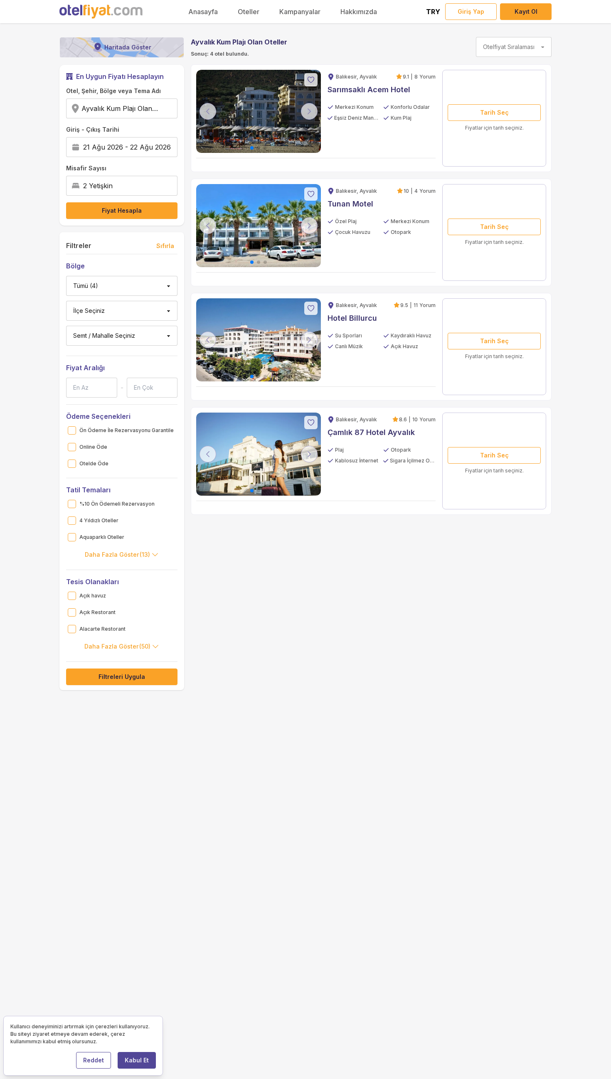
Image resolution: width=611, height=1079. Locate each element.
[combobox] (163, 108)
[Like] (311, 80)
